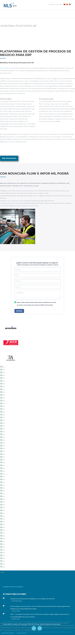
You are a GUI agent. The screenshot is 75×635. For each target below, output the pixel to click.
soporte (52, 4)
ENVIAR (19, 311)
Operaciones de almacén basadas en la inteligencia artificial (32, 599)
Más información (9, 158)
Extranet (59, 4)
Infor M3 (3, 68)
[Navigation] (20, 14)
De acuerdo (21, 633)
